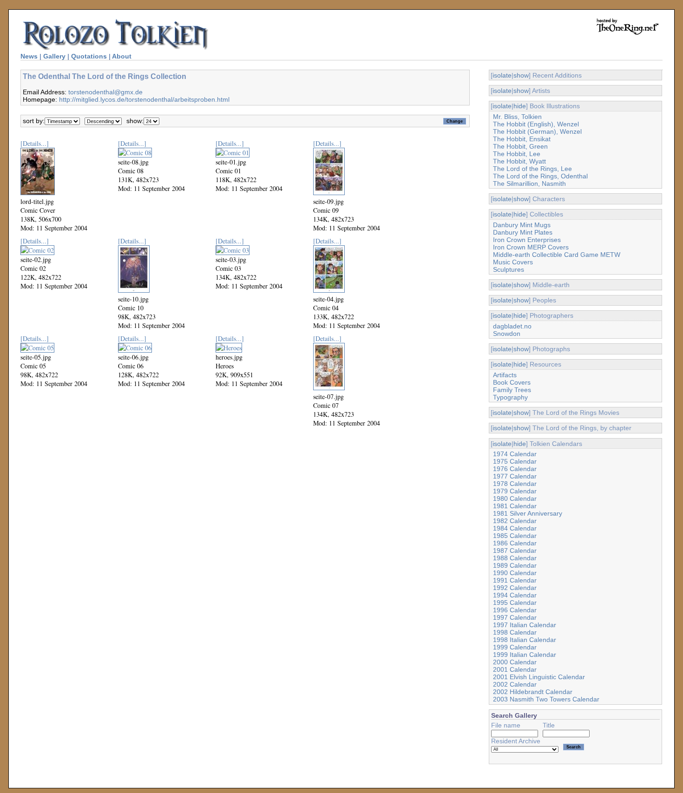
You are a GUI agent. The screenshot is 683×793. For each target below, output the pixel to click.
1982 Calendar (515, 520)
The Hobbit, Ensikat (522, 139)
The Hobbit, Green (520, 146)
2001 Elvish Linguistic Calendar (539, 677)
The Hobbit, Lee (516, 153)
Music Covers (513, 262)
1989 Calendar (515, 565)
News (29, 56)
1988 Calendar (515, 558)
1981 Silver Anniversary (527, 513)
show (521, 75)
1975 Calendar (515, 461)
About (121, 56)
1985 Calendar (515, 535)
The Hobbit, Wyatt (519, 161)
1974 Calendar (515, 454)
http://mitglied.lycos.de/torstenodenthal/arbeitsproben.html (144, 99)
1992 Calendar (515, 587)
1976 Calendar (515, 468)
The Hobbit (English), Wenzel (536, 124)
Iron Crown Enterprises (527, 239)
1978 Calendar (515, 483)
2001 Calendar (515, 669)
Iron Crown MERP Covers (531, 247)
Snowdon (506, 333)
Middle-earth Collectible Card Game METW (556, 254)
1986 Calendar (515, 543)
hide (519, 106)
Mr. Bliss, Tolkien (517, 116)
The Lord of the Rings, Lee (532, 168)
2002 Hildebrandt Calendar (532, 691)
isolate (502, 75)
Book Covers (512, 382)
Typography (510, 397)
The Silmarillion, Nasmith (529, 183)
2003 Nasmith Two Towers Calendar (546, 699)
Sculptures (508, 269)
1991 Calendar (515, 580)
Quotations (89, 56)
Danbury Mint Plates (522, 232)
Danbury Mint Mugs (522, 225)
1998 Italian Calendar (524, 639)
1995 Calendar (515, 602)
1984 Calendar (515, 528)
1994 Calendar (515, 595)
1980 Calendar (515, 498)
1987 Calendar (515, 550)
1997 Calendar (515, 617)
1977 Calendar (515, 476)
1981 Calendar (515, 506)
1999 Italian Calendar (524, 654)
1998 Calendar (515, 632)
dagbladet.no (512, 326)
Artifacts (505, 375)
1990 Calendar (515, 573)
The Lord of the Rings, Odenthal (540, 176)
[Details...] (34, 143)
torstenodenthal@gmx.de (105, 92)
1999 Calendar (515, 647)
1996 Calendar (515, 610)
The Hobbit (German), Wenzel (537, 131)
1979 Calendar (515, 491)
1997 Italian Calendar (524, 625)
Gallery (54, 56)
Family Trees (512, 389)
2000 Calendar (515, 662)
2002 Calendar (515, 684)
